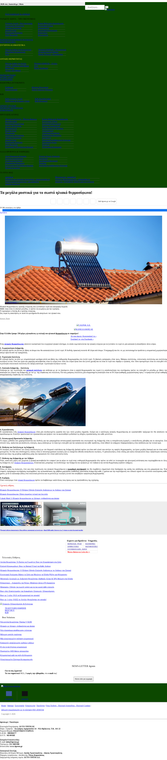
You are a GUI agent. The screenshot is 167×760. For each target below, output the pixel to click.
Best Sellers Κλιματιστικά (15, 52)
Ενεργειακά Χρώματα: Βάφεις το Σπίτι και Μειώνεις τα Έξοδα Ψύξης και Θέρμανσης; (33, 575)
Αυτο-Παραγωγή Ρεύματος (52, 128)
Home (3, 706)
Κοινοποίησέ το (83, 336)
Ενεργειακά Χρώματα (13, 33)
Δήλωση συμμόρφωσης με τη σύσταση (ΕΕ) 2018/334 (22, 710)
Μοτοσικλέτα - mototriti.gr (65, 177)
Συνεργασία (19, 706)
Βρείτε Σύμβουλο (41, 68)
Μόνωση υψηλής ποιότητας (11, 634)
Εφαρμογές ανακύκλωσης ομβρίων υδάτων (17, 643)
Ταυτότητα (40, 706)
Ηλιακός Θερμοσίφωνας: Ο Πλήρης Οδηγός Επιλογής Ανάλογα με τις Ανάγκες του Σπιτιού (35, 490)
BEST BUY (10, 610)
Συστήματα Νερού (49, 142)
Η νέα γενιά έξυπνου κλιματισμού (13, 647)
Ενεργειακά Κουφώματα (47, 30)
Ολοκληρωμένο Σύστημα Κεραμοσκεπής (16, 659)
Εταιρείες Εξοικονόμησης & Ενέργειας (17, 604)
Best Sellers (9, 68)
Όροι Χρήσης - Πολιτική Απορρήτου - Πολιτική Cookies (68, 706)
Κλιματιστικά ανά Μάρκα (48, 52)
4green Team (5, 319)
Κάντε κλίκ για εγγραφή (83, 679)
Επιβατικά (9, 87)
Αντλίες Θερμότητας (13, 126)
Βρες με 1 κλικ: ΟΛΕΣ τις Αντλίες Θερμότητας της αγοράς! (23, 600)
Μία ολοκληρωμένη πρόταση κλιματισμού (16, 639)
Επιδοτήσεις (42, 33)
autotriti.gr (9, 177)
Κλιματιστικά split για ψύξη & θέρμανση (16, 655)
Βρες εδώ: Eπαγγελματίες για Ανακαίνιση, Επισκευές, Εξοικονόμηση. (27, 591)
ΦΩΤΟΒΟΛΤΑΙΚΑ (8, 42)
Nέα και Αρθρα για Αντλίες (15, 63)
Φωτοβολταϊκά (11, 121)
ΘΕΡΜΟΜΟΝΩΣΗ (8, 75)
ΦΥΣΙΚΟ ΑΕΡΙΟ (7, 77)
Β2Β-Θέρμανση (41, 101)
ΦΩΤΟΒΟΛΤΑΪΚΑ (91, 546)
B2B (7, 613)
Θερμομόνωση (11, 128)
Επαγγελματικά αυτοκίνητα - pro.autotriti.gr (22, 182)
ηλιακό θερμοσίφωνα (26, 480)
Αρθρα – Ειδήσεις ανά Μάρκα (17, 66)
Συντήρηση (46, 138)
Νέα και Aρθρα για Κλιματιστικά (18, 50)
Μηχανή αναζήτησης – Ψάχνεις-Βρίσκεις (21, 119)
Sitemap (10, 706)
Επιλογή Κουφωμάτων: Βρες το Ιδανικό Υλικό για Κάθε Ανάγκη (25, 566)
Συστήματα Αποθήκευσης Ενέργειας (56, 140)
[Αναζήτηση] (106, 7)
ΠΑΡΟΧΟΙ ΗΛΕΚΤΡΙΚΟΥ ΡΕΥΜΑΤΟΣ (16, 40)
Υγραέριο (46, 145)
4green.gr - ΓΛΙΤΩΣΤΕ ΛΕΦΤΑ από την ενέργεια (74, 182)
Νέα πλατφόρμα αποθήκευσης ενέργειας (16, 630)
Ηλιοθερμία (10, 133)
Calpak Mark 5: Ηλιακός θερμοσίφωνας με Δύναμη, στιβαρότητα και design (29, 498)
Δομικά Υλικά (10, 30)
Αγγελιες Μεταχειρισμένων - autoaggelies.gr (72, 179)
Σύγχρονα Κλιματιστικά (14, 124)
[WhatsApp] (79, 201)
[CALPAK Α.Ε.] (84, 325)
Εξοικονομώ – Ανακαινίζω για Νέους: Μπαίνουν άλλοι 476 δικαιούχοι (27, 583)
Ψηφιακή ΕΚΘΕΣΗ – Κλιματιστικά (52, 50)
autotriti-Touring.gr (12, 184)
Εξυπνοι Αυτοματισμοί (51, 126)
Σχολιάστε (3, 213)
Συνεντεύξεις (43, 35)
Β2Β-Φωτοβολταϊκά (43, 99)
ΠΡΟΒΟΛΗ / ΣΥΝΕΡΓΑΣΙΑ (11, 108)
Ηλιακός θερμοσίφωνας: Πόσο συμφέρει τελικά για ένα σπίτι (24, 494)
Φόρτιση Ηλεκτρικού (40, 87)
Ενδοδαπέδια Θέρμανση (51, 135)
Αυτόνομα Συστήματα (50, 133)
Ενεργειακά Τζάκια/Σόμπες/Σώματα (19, 147)
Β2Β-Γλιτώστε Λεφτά (13, 99)
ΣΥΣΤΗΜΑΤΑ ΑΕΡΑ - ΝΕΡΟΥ (77, 549)
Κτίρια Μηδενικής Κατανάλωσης (51, 23)
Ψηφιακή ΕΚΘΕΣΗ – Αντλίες (45, 63)
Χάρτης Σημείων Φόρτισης (42, 90)
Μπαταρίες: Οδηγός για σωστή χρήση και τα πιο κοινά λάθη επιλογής (27, 587)
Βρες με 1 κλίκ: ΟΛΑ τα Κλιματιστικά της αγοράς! (20, 595)
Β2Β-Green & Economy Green (17, 101)
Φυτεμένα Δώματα (12, 168)
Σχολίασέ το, (82, 339)
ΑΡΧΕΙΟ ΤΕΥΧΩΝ (8, 106)
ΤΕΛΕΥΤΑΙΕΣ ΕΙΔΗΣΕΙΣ (15, 608)
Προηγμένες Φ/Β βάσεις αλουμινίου (14, 651)
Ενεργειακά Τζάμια (45, 26)
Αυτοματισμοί (43, 28)
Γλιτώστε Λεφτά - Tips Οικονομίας (19, 23)
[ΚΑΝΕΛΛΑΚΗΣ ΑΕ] (83, 329)
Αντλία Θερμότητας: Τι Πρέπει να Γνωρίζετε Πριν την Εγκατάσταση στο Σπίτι (30, 562)
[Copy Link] (92, 201)
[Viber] (73, 201)
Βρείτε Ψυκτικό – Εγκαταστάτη (50, 54)
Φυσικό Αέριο (10, 131)
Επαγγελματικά (11, 90)
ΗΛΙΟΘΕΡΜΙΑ (6, 80)
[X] (59, 201)
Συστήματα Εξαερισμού (51, 124)
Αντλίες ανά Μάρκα (13, 70)
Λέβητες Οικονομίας (13, 28)
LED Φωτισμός (11, 35)
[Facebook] (53, 201)
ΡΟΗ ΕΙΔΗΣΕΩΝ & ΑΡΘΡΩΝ (17, 14)
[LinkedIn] (86, 201)
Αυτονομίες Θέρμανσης (14, 26)
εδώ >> (78, 552)
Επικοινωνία (30, 706)
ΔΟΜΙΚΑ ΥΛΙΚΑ (73, 546)
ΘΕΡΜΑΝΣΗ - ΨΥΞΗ (74, 544)
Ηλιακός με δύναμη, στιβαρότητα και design (17, 626)
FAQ (7, 54)
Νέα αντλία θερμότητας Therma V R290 (16, 622)
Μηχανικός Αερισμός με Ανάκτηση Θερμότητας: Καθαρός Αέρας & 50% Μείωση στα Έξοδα (36, 579)
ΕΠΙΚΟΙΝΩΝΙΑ (6, 110)
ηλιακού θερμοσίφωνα (26, 432)
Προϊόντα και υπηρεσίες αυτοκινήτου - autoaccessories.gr (27, 179)
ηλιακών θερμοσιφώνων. (24, 463)
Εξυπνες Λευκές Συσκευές (49, 156)
